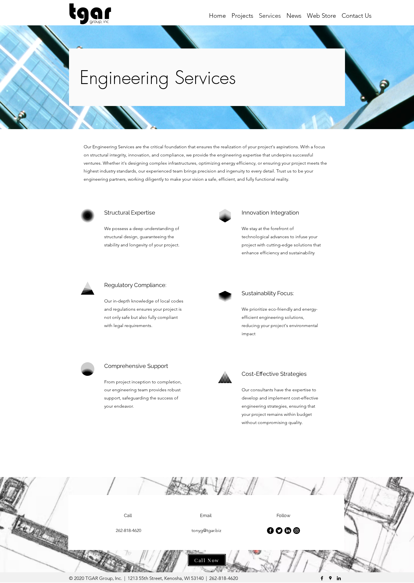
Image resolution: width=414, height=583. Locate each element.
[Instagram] (296, 530)
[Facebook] (270, 530)
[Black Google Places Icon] (330, 578)
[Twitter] (279, 530)
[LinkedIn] (287, 530)
